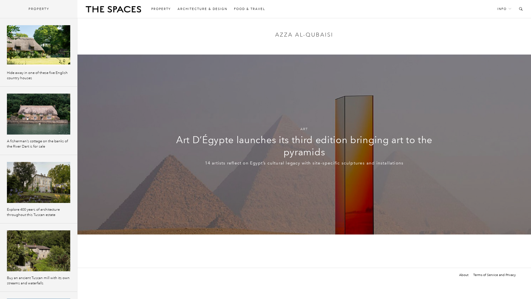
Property (161, 9)
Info (502, 9)
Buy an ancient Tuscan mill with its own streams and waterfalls (38, 280)
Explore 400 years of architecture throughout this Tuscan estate (33, 212)
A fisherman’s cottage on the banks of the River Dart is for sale (37, 144)
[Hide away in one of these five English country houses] (38, 45)
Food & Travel (249, 9)
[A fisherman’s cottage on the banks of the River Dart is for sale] (38, 114)
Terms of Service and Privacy (494, 275)
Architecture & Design (202, 9)
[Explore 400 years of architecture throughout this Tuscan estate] (38, 182)
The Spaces (113, 10)
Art (304, 129)
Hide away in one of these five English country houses (37, 75)
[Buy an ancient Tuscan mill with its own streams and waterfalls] (38, 250)
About (463, 275)
